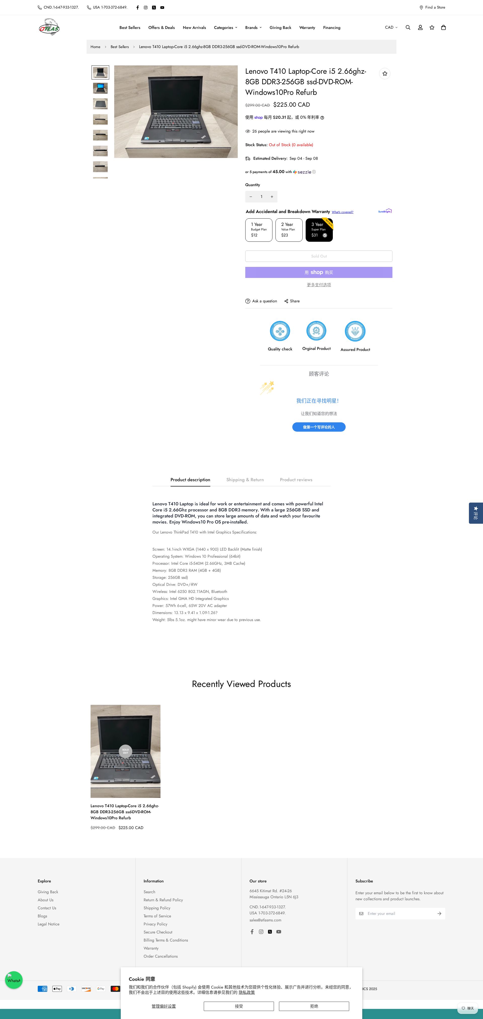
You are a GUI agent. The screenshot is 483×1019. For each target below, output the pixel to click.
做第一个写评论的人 (319, 427)
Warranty (307, 27)
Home (95, 47)
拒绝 (314, 1006)
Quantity (252, 185)
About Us (45, 900)
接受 (239, 1006)
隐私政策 (247, 992)
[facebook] (138, 8)
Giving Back (280, 27)
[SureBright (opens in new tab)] (385, 211)
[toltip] (384, 73)
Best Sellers (129, 27)
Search (149, 892)
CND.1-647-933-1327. (268, 907)
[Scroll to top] (473, 991)
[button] (318, 171)
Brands (251, 27)
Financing (331, 27)
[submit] (439, 913)
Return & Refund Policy (163, 900)
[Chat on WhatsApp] (14, 980)
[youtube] (162, 8)
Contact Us (47, 908)
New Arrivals (194, 27)
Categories (223, 27)
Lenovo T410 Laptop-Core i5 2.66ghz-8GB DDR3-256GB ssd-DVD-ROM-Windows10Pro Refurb (125, 812)
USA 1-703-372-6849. (268, 913)
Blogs (42, 916)
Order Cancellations (161, 956)
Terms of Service (157, 916)
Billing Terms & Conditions (166, 940)
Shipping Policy (157, 908)
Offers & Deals (161, 27)
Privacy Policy (155, 924)
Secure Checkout (158, 932)
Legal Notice (48, 924)
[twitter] (154, 7)
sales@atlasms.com (265, 920)
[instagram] (146, 8)
